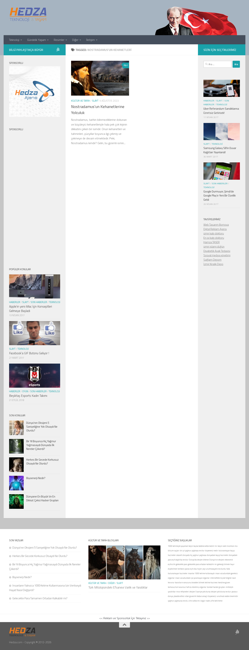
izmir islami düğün (213, 246)
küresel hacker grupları (216, 587)
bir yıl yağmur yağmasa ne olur (192, 550)
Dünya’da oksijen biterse (199, 559)
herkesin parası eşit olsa (187, 568)
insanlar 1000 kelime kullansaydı (201, 573)
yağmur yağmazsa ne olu (178, 600)
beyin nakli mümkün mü (228, 546)
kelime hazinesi (211, 582)
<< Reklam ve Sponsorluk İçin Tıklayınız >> (124, 618)
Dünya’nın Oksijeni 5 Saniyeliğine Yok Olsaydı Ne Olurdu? (41, 427)
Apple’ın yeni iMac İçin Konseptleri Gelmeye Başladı (30, 308)
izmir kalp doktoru (213, 233)
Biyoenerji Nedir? (35, 478)
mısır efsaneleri (182, 591)
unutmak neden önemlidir (227, 596)
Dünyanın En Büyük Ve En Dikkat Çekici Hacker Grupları (42, 498)
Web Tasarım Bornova (216, 225)
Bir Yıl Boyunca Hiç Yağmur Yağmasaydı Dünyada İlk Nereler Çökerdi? (41, 445)
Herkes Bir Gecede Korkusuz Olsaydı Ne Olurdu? (42, 462)
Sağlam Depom (212, 260)
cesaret (179, 555)
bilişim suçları (173, 550)
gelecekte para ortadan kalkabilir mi (202, 564)
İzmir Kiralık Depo (213, 264)
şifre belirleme (216, 600)
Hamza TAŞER (211, 242)
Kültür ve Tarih (80, 101)
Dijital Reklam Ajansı (215, 229)
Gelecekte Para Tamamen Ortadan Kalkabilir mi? (39, 598)
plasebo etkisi (179, 596)
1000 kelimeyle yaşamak (178, 546)
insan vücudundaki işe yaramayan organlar (192, 577)
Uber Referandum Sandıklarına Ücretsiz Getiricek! (221, 111)
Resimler (59, 40)
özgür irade (205, 600)
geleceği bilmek (223, 564)
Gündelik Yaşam (36, 40)
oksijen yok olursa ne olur (221, 591)
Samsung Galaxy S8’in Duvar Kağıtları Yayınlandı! (219, 150)
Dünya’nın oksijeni (216, 559)
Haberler (14, 302)
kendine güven (224, 582)
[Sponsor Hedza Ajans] (58, 49)
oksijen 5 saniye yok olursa (199, 591)
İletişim (90, 40)
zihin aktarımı (194, 600)
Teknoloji (14, 40)
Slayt (95, 101)
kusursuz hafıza (185, 587)
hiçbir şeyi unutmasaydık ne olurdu (211, 568)
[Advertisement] (34, 196)
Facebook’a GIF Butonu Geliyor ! (29, 353)
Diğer (75, 40)
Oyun (25, 391)
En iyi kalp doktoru (213, 238)
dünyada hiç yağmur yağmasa (194, 555)
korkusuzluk (173, 587)
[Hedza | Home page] (28, 14)
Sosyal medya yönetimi (216, 255)
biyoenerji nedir (211, 550)
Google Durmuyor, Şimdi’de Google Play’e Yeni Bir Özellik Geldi (219, 195)
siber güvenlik (190, 596)
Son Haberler (39, 302)
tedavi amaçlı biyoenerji (206, 596)
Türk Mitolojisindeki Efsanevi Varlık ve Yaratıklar (117, 587)
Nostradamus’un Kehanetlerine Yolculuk (97, 109)
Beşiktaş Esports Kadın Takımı (28, 395)
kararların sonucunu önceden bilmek (189, 582)
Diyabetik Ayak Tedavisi (216, 251)
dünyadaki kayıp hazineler (217, 555)
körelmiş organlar (199, 587)
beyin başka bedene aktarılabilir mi (202, 546)
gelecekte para (181, 564)
